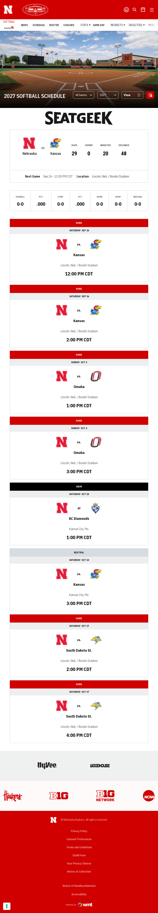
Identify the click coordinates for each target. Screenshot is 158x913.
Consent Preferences (79, 839)
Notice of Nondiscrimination (79, 886)
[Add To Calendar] (150, 95)
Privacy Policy (79, 831)
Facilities (135, 25)
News (24, 25)
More (152, 25)
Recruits (117, 25)
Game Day (99, 25)
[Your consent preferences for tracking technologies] (6, 906)
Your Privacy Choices (79, 863)
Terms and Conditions (79, 847)
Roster (54, 25)
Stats (84, 25)
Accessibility (79, 894)
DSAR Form (79, 855)
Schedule (39, 25)
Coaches (68, 25)
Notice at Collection (79, 871)
